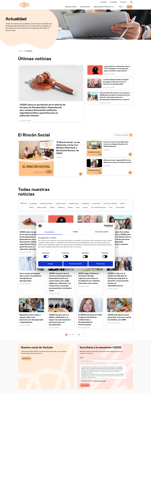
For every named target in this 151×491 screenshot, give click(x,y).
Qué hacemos (85, 7)
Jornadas (103, 2)
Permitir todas (100, 263)
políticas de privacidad (99, 381)
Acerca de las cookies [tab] (101, 231)
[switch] (65, 256)
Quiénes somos (70, 7)
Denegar (50, 263)
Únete (129, 7)
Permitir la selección (75, 263)
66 (79, 334)
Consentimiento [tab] (49, 232)
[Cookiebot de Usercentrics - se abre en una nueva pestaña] (105, 226)
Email (81, 357)
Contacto (123, 2)
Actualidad (113, 2)
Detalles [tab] (75, 231)
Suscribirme (26, 358)
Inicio (21, 51)
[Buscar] (131, 2)
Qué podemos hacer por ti (103, 7)
